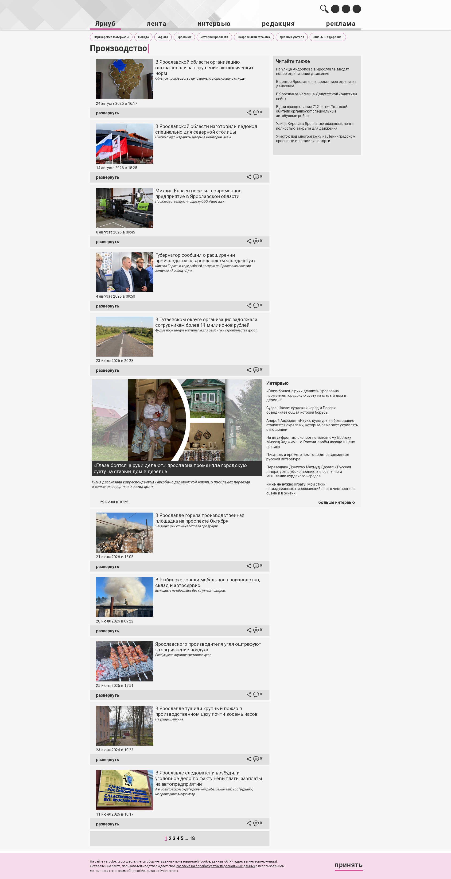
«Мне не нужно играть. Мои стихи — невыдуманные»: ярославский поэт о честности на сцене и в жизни (310, 488)
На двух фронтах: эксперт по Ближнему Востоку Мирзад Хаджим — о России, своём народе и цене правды (310, 442)
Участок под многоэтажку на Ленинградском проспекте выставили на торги (315, 138)
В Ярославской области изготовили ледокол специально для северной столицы (206, 129)
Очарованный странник (254, 37)
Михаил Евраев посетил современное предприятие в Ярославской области (198, 193)
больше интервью (336, 502)
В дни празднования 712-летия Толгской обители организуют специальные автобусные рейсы (311, 111)
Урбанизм (184, 37)
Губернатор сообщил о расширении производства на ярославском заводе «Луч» (205, 258)
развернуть (107, 112)
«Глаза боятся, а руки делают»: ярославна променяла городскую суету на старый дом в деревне (170, 468)
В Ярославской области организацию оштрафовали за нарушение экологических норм (204, 67)
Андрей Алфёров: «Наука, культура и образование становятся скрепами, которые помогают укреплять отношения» (312, 425)
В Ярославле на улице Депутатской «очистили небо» (316, 96)
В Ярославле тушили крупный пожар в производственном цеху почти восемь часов (206, 711)
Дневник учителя (292, 37)
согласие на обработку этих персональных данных (215, 866)
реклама (341, 23)
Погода (143, 37)
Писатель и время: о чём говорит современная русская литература (307, 456)
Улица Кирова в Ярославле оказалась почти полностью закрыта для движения (315, 125)
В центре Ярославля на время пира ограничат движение (316, 83)
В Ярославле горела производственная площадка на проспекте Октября (199, 518)
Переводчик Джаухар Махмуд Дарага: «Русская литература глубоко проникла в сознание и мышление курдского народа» (308, 471)
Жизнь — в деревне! (327, 37)
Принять (349, 865)
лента (156, 23)
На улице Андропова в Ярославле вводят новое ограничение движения (312, 71)
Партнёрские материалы (111, 37)
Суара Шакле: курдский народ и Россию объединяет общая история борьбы (301, 410)
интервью (214, 23)
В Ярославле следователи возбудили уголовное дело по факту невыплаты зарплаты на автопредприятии (208, 778)
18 (192, 838)
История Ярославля (214, 37)
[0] (256, 113)
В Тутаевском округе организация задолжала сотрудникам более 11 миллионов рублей (206, 322)
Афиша (163, 37)
